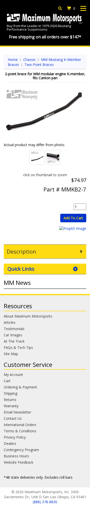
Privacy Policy (15, 437)
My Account (13, 374)
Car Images (13, 335)
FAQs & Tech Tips (18, 347)
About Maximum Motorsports (28, 316)
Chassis (29, 59)
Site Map (11, 353)
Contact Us (13, 418)
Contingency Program (21, 449)
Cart (7, 380)
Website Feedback (18, 462)
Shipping (10, 393)
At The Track (14, 341)
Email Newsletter (17, 412)
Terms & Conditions (20, 431)
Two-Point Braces (39, 64)
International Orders (20, 424)
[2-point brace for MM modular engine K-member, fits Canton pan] (45, 114)
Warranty (11, 405)
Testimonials (14, 328)
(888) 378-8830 (45, 501)
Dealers (10, 443)
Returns (10, 399)
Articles (10, 322)
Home (13, 59)
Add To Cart (73, 218)
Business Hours (16, 456)
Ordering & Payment (20, 387)
